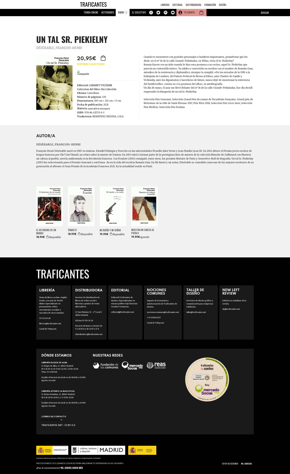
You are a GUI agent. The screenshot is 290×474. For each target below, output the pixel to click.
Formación (210, 5)
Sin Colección (108, 89)
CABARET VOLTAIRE (100, 85)
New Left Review (231, 291)
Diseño (222, 5)
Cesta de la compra (201, 12)
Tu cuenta (189, 12)
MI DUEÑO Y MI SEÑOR (110, 230)
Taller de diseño (195, 291)
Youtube (172, 12)
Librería (47, 290)
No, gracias (246, 463)
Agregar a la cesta (103, 58)
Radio (121, 12)
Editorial (177, 5)
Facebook (151, 12)
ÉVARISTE (72, 230)
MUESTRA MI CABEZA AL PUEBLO (142, 231)
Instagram (165, 12)
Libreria (165, 5)
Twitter (158, 12)
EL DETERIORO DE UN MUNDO (46, 232)
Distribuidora (193, 5)
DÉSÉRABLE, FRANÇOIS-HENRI (59, 48)
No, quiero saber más (72, 467)
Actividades (107, 12)
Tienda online (91, 12)
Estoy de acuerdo (230, 463)
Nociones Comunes (156, 291)
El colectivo (139, 12)
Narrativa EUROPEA (99, 108)
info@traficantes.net (51, 420)
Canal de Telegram (47, 329)
